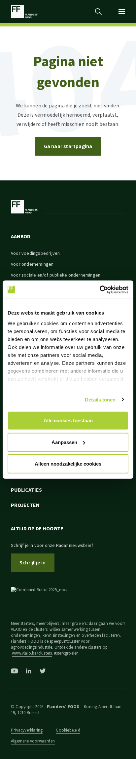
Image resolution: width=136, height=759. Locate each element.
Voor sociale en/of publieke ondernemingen (55, 275)
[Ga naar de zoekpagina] (98, 11)
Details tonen (100, 399)
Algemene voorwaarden (33, 741)
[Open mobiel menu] (122, 11)
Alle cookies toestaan (68, 420)
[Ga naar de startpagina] (24, 11)
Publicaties (26, 490)
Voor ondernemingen (32, 264)
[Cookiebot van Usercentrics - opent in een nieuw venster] (99, 289)
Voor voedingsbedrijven (35, 253)
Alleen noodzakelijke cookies (68, 464)
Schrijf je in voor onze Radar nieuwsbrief (52, 545)
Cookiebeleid (68, 730)
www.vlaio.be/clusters (32, 653)
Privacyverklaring (27, 730)
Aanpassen (64, 442)
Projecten (25, 505)
